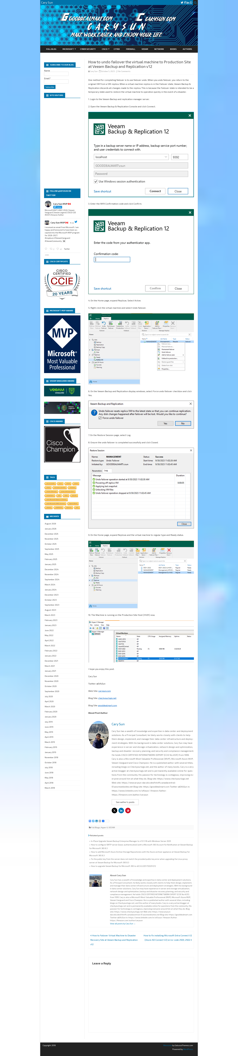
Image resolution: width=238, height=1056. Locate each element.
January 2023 (50, 625)
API (77, 507)
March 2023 (50, 615)
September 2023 (52, 605)
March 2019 (50, 742)
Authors (187, 49)
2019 (76, 483)
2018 (68, 483)
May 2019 (49, 732)
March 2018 (50, 788)
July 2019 (49, 722)
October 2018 (50, 762)
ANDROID (59, 507)
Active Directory (51, 491)
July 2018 (49, 767)
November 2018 (51, 757)
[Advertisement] (62, 143)
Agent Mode (73, 503)
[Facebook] (185, 2)
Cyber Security (88, 49)
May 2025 (49, 554)
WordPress (188, 1049)
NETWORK (159, 49)
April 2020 (49, 701)
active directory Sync (67, 491)
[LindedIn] (187, 2)
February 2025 (51, 559)
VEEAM (145, 49)
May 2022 (49, 635)
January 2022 (50, 656)
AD (59, 495)
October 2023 (51, 600)
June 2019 (49, 727)
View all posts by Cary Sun (123, 923)
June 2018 (49, 772)
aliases (49, 507)
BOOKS (173, 49)
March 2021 (50, 666)
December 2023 (51, 595)
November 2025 (51, 539)
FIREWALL (130, 49)
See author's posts (125, 802)
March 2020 (50, 706)
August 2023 (50, 610)
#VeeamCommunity (53, 241)
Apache (69, 507)
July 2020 (49, 696)
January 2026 (50, 529)
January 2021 (50, 671)
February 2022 (51, 650)
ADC (66, 495)
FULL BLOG (51, 49)
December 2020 (51, 676)
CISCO (104, 49)
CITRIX (117, 49)
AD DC (74, 495)
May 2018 (49, 777)
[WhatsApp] (191, 2)
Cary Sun (94, 71)
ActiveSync (50, 495)
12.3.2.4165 (51, 483)
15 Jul (72, 223)
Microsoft (68, 49)
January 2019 (50, 752)
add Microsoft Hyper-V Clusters (56, 499)
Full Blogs (95, 827)
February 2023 (51, 620)
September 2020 (52, 691)
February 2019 (51, 747)
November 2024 (52, 574)
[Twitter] (182, 2)
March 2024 (50, 584)
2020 (48, 487)
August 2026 (50, 523)
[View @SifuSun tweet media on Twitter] (64, 241)
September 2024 (52, 579)
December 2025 (51, 534)
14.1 (60, 483)
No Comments (124, 71)
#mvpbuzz (49, 238)
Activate (72, 487)
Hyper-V (104, 827)
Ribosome (167, 1045)
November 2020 (51, 681)
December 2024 (52, 569)
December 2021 (51, 661)
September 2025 (52, 549)
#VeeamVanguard (62, 238)
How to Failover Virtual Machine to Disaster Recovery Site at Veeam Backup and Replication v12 (114, 940)
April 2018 (49, 783)
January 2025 (50, 564)
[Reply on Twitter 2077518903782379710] (46, 248)
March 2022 (50, 645)
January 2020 (50, 716)
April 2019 (49, 737)
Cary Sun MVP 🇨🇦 (59, 222)
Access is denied (60, 487)
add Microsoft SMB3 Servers (56, 503)
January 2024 (50, 589)
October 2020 (51, 686)
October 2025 (50, 544)
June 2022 (49, 630)
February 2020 (51, 711)
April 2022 (49, 640)
